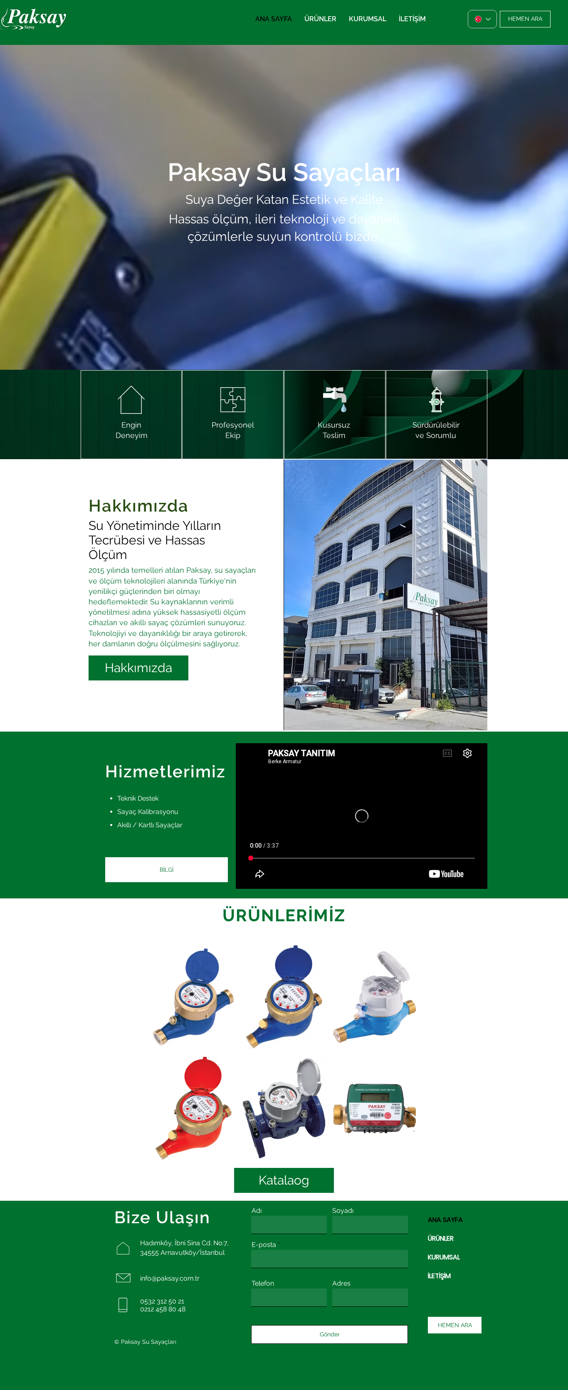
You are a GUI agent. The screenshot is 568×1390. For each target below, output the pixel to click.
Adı (257, 1210)
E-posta (264, 1245)
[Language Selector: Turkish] (482, 19)
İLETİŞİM (439, 1276)
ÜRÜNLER (441, 1238)
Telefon (263, 1283)
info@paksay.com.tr (170, 1278)
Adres (341, 1283)
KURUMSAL (444, 1257)
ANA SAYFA (445, 1219)
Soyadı (342, 1210)
